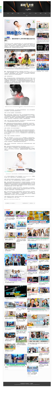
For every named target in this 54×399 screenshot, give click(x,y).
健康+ (13, 13)
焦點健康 (8, 37)
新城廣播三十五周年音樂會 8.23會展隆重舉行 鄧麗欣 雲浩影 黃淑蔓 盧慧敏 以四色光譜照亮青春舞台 (43, 52)
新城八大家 (8, 199)
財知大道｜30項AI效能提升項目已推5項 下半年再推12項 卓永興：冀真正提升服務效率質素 (44, 283)
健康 (5, 199)
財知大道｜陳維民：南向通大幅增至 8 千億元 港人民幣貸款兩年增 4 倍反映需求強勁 (32, 251)
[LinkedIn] (1, 11)
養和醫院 (17, 199)
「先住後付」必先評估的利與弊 (9, 308)
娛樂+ (36, 13)
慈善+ (27, 15)
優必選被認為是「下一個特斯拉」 (28, 203)
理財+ (18, 13)
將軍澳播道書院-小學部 (42, 293)
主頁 (8, 13)
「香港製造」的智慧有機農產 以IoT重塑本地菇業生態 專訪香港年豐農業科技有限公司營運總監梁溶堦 (21, 344)
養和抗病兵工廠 (14, 199)
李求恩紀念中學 (7, 266)
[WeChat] (1, 8)
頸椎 (10, 199)
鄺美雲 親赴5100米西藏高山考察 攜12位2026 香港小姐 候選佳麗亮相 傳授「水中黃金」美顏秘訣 (32, 373)
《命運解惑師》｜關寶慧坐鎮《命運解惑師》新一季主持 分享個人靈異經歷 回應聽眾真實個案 (44, 272)
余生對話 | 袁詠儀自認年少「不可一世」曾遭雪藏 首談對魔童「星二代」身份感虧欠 (33, 294)
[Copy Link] (1, 12)
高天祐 (19, 199)
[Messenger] (1, 9)
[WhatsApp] (1, 7)
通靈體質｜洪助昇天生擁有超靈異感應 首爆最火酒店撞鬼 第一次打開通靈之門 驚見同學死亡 (10, 250)
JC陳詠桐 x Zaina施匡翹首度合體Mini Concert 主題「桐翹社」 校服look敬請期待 (32, 262)
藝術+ (46, 13)
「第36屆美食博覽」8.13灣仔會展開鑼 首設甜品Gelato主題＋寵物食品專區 (44, 261)
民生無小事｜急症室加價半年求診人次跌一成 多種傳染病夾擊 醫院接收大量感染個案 (21, 229)
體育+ (41, 13)
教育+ (24, 13)
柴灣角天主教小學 (7, 229)
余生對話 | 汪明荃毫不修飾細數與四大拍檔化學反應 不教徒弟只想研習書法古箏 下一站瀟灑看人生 (43, 30)
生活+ (30, 13)
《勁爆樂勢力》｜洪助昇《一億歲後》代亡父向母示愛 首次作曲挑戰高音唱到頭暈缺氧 (32, 273)
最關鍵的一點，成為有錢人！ (11, 203)
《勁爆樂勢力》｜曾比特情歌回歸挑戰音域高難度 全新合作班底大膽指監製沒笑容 (44, 354)
